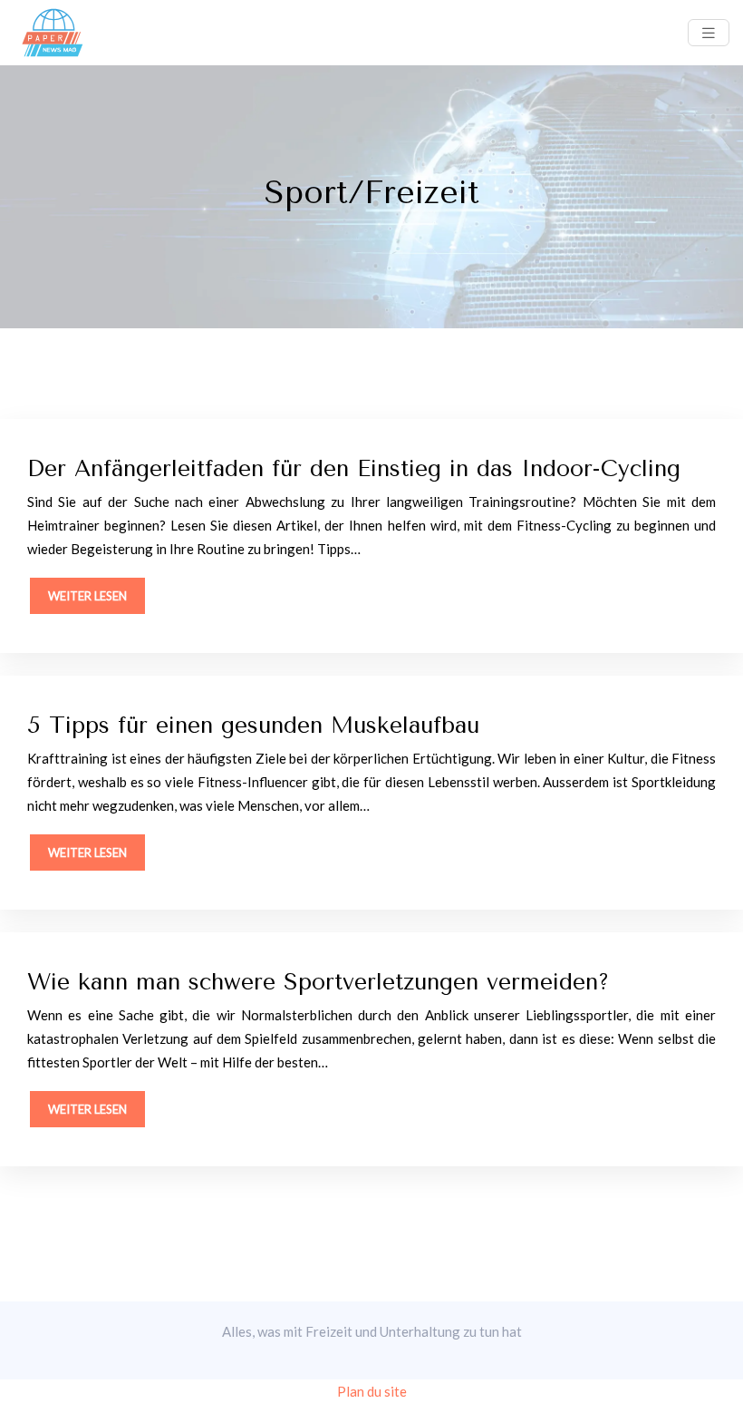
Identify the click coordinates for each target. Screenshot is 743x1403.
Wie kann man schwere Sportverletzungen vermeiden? (318, 982)
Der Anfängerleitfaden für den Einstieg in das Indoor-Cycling (353, 468)
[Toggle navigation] (708, 33)
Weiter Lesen (87, 596)
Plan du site (372, 1391)
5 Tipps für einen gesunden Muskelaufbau (253, 725)
